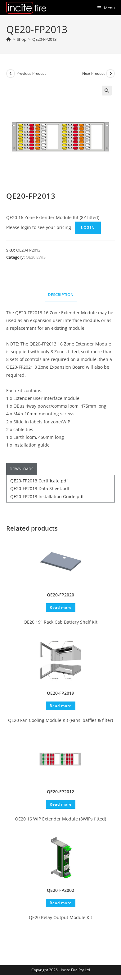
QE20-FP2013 (44, 39)
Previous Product (31, 73)
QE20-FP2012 (60, 792)
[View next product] (110, 73)
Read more (61, 607)
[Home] (8, 39)
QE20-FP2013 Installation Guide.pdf (47, 496)
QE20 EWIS (36, 257)
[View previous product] (10, 73)
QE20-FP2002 (60, 890)
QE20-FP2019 (60, 693)
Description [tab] (61, 294)
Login (88, 227)
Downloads (22, 469)
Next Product (93, 73)
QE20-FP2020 (60, 595)
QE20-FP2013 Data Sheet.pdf (39, 488)
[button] (107, 90)
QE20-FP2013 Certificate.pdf (39, 481)
